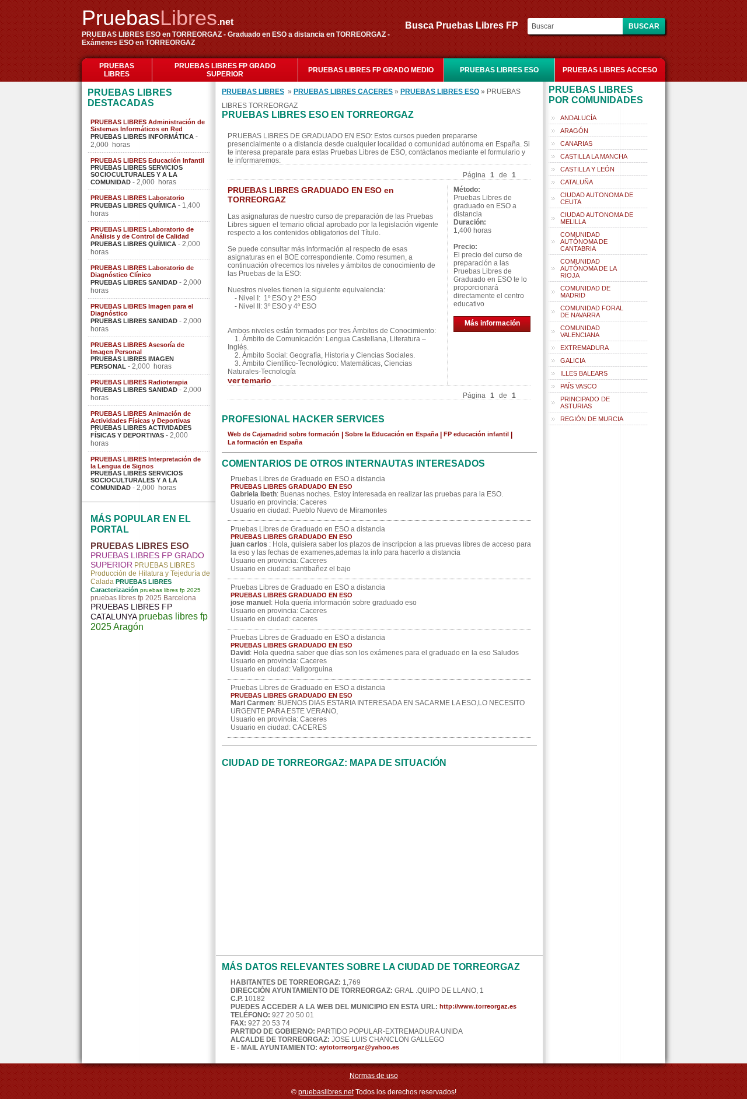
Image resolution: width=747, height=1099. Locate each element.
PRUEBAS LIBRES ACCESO (610, 70)
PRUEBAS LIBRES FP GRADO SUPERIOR (224, 70)
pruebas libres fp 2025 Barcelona (143, 598)
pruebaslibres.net (326, 1092)
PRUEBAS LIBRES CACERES (343, 92)
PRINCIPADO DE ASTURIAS (585, 403)
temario (256, 380)
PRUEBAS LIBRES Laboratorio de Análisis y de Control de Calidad (142, 233)
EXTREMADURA (584, 347)
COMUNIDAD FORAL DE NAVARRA (591, 311)
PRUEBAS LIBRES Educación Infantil (147, 160)
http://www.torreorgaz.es (477, 1006)
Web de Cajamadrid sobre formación (284, 434)
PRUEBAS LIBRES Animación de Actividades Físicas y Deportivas (140, 417)
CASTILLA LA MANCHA (593, 156)
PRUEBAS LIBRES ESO (499, 70)
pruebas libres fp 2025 (170, 590)
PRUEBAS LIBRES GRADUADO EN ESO (291, 486)
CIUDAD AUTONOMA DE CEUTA (596, 198)
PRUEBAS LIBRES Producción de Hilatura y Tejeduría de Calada (150, 573)
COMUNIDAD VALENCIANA (580, 331)
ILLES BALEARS (584, 373)
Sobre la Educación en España (391, 434)
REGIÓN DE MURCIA (591, 418)
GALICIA (572, 360)
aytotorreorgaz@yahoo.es (359, 1047)
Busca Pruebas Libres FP (465, 25)
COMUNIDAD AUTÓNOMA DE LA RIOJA (588, 268)
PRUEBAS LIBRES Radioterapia (138, 382)
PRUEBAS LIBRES (116, 70)
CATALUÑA (576, 182)
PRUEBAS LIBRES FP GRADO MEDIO (371, 70)
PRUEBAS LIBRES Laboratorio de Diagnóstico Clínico (142, 271)
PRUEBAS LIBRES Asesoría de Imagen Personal (137, 348)
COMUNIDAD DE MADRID (585, 292)
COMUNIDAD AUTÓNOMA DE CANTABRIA (584, 241)
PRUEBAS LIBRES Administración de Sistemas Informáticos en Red (147, 125)
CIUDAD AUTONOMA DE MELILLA (596, 218)
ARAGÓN (574, 130)
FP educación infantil (476, 434)
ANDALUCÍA (578, 117)
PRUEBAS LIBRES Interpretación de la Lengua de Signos (145, 463)
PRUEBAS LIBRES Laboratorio (137, 197)
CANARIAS (576, 143)
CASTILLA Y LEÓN (587, 169)
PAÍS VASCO (578, 386)
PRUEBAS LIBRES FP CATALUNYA (131, 611)
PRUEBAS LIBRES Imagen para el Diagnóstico (141, 310)
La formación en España (265, 442)
